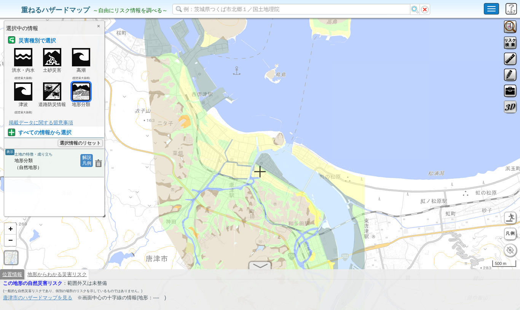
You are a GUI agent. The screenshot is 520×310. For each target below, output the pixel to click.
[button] (10, 229)
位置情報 (12, 274)
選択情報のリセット (80, 143)
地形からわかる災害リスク (57, 274)
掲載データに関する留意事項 (41, 122)
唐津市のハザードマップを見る (37, 297)
